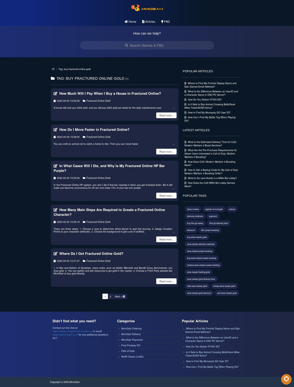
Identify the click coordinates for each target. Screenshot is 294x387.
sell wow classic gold (227, 292)
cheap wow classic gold (224, 285)
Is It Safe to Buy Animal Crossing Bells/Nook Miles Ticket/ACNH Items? (209, 106)
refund (232, 209)
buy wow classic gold (197, 237)
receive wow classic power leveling (203, 265)
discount (191, 230)
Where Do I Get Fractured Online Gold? (90, 253)
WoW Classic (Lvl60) (132, 356)
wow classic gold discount (199, 292)
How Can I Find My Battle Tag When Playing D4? (212, 366)
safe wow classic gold (197, 285)
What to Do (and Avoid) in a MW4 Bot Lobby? (212, 178)
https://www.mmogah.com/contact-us (72, 331)
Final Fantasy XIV (130, 345)
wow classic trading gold (198, 271)
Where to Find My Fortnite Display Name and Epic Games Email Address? (210, 84)
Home (132, 21)
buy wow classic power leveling (201, 258)
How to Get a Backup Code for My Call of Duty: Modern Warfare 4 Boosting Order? (211, 171)
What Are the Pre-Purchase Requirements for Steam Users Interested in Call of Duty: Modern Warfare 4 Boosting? (210, 153)
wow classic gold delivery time (201, 278)
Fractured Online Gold (98, 100)
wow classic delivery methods (201, 244)
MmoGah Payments (132, 339)
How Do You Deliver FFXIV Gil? (204, 99)
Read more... (166, 115)
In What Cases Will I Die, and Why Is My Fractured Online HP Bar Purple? (109, 168)
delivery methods (195, 216)
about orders (193, 209)
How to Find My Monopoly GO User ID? (209, 112)
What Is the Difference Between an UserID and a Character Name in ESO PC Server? (211, 93)
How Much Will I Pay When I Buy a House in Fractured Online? (109, 93)
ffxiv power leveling (210, 230)
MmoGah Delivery (131, 334)
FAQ (166, 21)
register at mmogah (214, 209)
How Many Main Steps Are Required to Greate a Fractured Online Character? (109, 212)
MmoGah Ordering (131, 328)
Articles (149, 21)
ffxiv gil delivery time (218, 223)
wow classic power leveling (199, 251)
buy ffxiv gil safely (195, 223)
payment (213, 216)
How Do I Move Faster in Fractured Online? (93, 129)
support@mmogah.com (65, 334)
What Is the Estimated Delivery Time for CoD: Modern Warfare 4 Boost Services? (210, 143)
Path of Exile (128, 351)
